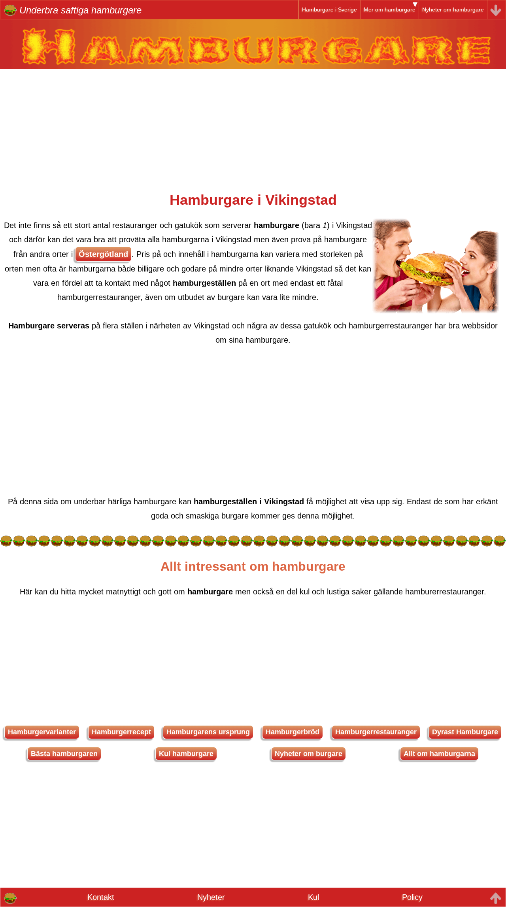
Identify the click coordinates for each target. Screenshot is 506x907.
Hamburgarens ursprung (208, 732)
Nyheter (211, 897)
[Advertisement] (253, 124)
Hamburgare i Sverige (329, 9)
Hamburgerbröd (292, 732)
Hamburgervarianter (42, 732)
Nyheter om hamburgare (453, 9)
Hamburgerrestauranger (376, 732)
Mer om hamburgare (389, 9)
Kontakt (100, 897)
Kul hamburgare (186, 754)
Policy (412, 897)
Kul (313, 897)
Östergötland (103, 254)
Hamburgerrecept (121, 732)
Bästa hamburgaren (64, 754)
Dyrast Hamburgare (465, 732)
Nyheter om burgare (308, 754)
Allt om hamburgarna (439, 754)
